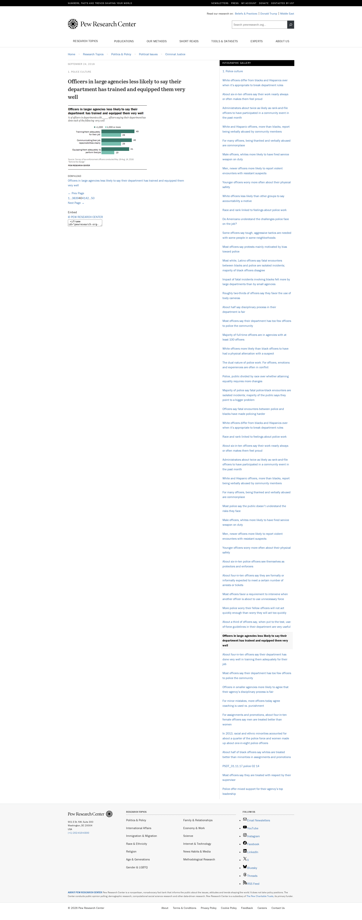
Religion (131, 851)
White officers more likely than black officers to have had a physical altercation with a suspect (255, 351)
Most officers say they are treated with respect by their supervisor (256, 777)
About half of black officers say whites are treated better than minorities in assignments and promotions (256, 754)
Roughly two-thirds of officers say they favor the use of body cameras (256, 295)
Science (188, 836)
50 (92, 198)
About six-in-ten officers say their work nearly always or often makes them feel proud (255, 96)
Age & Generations (138, 859)
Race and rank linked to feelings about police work (254, 210)
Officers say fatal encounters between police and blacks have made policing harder (253, 411)
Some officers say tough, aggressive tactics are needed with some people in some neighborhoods (256, 235)
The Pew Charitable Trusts (260, 896)
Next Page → (76, 203)
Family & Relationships (197, 820)
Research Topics (86, 41)
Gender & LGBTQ (137, 867)
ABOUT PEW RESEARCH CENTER (85, 892)
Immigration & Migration (141, 836)
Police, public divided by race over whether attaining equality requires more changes (255, 378)
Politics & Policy (136, 820)
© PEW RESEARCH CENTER (85, 217)
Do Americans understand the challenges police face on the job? (255, 221)
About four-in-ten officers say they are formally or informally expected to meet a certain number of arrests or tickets (253, 580)
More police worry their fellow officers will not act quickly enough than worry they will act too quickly (254, 610)
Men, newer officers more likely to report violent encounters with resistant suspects (252, 170)
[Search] (290, 25)
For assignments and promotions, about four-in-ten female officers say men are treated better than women (254, 719)
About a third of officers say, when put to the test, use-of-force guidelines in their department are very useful (256, 624)
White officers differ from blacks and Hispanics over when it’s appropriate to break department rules (255, 82)
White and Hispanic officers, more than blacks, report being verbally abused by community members (256, 129)
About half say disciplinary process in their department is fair (249, 309)
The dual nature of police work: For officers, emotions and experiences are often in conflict (256, 365)
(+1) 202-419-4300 (78, 832)
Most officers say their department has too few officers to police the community (256, 323)
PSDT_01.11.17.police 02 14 (240, 766)
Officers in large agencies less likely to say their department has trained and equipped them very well (255, 640)
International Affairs (138, 828)
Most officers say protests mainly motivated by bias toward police (254, 249)
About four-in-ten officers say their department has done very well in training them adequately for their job (254, 659)
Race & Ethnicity (136, 844)
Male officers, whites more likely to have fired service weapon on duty (255, 156)
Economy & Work (194, 828)
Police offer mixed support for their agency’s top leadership (252, 791)
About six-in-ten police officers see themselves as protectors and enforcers (253, 563)
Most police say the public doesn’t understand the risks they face (254, 508)
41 (83, 198)
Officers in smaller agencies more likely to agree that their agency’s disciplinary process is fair (255, 689)
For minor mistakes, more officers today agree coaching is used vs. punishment (251, 703)
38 (73, 198)
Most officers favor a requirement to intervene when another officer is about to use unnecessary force (255, 596)
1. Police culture (79, 71)
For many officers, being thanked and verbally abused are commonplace (256, 143)
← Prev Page (76, 193)
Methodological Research (199, 859)
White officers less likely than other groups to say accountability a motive (253, 198)
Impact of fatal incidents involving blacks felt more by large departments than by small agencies (256, 281)
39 (77, 198)
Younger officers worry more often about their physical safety (256, 184)
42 (87, 198)
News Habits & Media (197, 851)
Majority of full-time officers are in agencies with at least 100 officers (254, 337)
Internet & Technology (197, 844)
